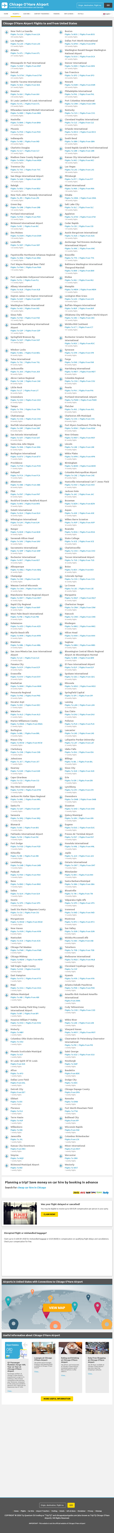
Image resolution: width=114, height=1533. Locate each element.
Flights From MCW (34, 743)
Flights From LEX (86, 299)
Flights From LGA (32, 34)
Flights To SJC (17, 658)
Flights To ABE (17, 485)
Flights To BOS (71, 34)
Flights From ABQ (33, 570)
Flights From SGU (87, 1055)
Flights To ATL (17, 53)
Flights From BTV (33, 457)
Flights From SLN (32, 894)
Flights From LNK (87, 447)
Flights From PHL (87, 94)
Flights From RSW (87, 428)
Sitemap (98, 1511)
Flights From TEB (87, 950)
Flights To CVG (71, 113)
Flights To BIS (16, 828)
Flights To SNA (17, 447)
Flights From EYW (33, 790)
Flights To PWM (71, 400)
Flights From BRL (32, 733)
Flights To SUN (71, 931)
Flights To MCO (71, 132)
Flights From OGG (33, 988)
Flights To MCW (17, 743)
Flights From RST (32, 560)
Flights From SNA (33, 447)
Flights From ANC (87, 248)
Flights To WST (71, 1168)
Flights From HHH (87, 636)
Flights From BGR (32, 532)
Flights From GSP (32, 331)
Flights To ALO (17, 714)
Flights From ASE (87, 513)
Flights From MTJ (87, 922)
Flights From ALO (32, 714)
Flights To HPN (71, 457)
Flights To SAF (17, 809)
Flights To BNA (17, 123)
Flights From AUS (87, 236)
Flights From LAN (87, 705)
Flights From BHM (88, 466)
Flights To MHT (17, 598)
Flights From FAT (86, 837)
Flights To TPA (17, 409)
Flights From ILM (32, 522)
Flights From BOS (87, 34)
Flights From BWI (87, 271)
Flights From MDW (35, 960)
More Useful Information (57, 1399)
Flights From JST (32, 762)
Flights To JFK (17, 198)
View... (9, 1391)
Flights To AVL (71, 409)
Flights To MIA (71, 188)
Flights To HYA (71, 978)
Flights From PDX (33, 217)
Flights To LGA (17, 34)
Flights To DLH (17, 513)
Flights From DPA (72, 1092)
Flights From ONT (87, 865)
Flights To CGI (17, 780)
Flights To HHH (71, 636)
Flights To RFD (17, 504)
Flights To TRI (71, 894)
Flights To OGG (17, 988)
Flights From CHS (87, 419)
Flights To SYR (71, 353)
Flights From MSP (33, 66)
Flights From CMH (88, 104)
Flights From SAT (32, 438)
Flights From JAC (86, 494)
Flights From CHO (87, 551)
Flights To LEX (71, 299)
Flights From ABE (32, 485)
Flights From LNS (86, 733)
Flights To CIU (16, 912)
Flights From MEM (88, 289)
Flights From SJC (32, 658)
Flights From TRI (86, 894)
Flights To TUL (17, 362)
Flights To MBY (17, 1032)
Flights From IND (32, 141)
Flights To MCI (71, 160)
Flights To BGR (17, 532)
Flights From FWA (33, 267)
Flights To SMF (17, 551)
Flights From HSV (87, 485)
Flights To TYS (71, 258)
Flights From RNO (33, 884)
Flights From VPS (32, 903)
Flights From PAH (33, 875)
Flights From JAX (32, 372)
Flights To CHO (71, 551)
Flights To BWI (71, 271)
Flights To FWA (17, 267)
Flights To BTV (17, 457)
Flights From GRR (87, 151)
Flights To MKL (17, 799)
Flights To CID (71, 226)
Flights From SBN (87, 141)
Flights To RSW (71, 428)
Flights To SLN (17, 894)
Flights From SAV (32, 541)
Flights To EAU (71, 714)
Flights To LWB (17, 865)
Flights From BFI (32, 1013)
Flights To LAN (71, 705)
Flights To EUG (71, 828)
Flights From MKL (33, 799)
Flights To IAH (17, 94)
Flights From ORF (32, 428)
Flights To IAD (17, 308)
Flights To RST (17, 560)
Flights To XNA (17, 258)
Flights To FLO (17, 1111)
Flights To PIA (71, 390)
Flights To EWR (71, 85)
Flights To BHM (71, 466)
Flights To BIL (70, 762)
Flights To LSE (71, 589)
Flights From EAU (87, 714)
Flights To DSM (17, 236)
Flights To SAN (17, 179)
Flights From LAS (86, 170)
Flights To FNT (17, 494)
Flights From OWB (88, 799)
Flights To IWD (71, 912)
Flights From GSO (33, 400)
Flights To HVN (17, 931)
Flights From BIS (32, 828)
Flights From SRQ (32, 818)
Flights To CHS (71, 419)
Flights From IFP (72, 1120)
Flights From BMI (86, 658)
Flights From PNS (32, 696)
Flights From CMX (87, 617)
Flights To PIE (71, 1045)
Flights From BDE (72, 1073)
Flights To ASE (71, 513)
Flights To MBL (17, 645)
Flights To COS (71, 579)
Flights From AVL (87, 409)
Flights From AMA (72, 1001)
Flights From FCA (32, 475)
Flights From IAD (32, 308)
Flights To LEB (71, 1023)
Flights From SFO (87, 75)
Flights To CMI (17, 579)
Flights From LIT (32, 390)
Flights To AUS (71, 236)
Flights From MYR (33, 636)
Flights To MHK (17, 686)
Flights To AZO (17, 626)
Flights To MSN (17, 160)
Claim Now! (49, 1214)
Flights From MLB (87, 960)
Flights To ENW (71, 1102)
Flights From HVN (33, 931)
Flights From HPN (87, 457)
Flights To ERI (70, 780)
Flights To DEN (71, 66)
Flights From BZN (87, 504)
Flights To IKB (16, 1130)
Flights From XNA (33, 258)
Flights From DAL (18, 1083)
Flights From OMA (88, 198)
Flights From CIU (32, 912)
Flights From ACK (33, 941)
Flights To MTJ (71, 922)
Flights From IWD (87, 912)
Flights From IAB (86, 941)
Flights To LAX (17, 44)
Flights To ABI (17, 997)
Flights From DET (18, 1092)
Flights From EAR (32, 771)
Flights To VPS (17, 903)
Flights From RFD (32, 504)
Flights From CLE (86, 123)
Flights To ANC (71, 248)
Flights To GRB (17, 207)
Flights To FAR (71, 362)
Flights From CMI (32, 579)
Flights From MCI (86, 160)
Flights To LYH (71, 790)
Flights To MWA (17, 724)
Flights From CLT (32, 151)
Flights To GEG (71, 677)
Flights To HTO (17, 978)
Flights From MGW (35, 922)
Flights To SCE (71, 541)
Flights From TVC (33, 170)
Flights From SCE (86, 541)
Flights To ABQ (17, 570)
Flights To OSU (17, 1042)
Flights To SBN (71, 141)
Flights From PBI (32, 617)
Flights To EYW (17, 790)
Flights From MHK (33, 686)
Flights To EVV (17, 677)
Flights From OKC (87, 318)
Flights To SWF (71, 1064)
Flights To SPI (71, 696)
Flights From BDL (32, 353)
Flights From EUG (87, 828)
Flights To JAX (17, 372)
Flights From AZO (33, 626)
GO (108, 5)
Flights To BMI (71, 658)
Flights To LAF (71, 743)
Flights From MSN (33, 160)
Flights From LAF (86, 743)
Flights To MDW (17, 960)
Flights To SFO (71, 75)
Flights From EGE (32, 969)
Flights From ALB (32, 289)
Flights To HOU (17, 1023)
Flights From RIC (32, 226)
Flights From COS (87, 579)
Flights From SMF (33, 551)
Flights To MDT (71, 372)
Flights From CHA (33, 419)
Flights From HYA (87, 978)
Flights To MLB (71, 960)
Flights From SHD (87, 809)
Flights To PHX (17, 132)
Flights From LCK (72, 1139)
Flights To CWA (17, 589)
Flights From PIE (86, 1045)
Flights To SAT (17, 438)
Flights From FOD (33, 846)
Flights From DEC (32, 705)
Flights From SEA (32, 85)
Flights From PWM (89, 400)
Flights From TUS (87, 560)
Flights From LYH (86, 790)
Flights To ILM (17, 522)
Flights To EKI (16, 1102)
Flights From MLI (86, 280)
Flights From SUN (87, 931)
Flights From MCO (88, 132)
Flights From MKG (87, 626)
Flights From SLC (86, 207)
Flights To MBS (71, 645)
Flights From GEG (87, 677)
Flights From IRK (32, 856)
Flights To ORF (17, 428)
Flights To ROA (71, 532)
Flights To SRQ (17, 818)
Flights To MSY (71, 438)
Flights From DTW (34, 75)
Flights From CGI (32, 780)
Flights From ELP (86, 667)
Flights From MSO (88, 686)
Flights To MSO (71, 686)
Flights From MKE (33, 113)
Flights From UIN (86, 818)
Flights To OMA (71, 198)
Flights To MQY (17, 1158)
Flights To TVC (17, 170)
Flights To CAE (71, 475)
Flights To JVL (17, 1139)
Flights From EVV (33, 677)
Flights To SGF (17, 340)
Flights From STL (32, 104)
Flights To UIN (71, 818)
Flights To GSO (17, 400)
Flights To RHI (71, 875)
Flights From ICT (86, 327)
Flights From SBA (87, 884)
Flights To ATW (71, 217)
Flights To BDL (17, 353)
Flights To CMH (71, 104)
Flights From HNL (87, 846)
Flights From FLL (32, 280)
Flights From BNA (33, 123)
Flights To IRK (16, 856)
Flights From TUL (32, 362)
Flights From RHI (86, 875)
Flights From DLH (32, 513)
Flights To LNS (71, 733)
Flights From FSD (32, 318)
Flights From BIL (86, 762)
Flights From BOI (86, 570)
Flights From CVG (87, 113)
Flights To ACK (17, 941)
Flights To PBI (16, 617)
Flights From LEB (86, 1023)
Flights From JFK (32, 198)
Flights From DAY (32, 299)
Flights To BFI (16, 1013)
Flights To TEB (71, 950)
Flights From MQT (88, 598)
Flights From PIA (86, 390)
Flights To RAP (17, 607)
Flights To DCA (71, 56)
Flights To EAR (17, 771)
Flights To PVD (17, 466)
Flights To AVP (71, 522)
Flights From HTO (33, 978)
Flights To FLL (16, 280)
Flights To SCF (17, 1055)
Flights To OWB (71, 799)
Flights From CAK (33, 381)
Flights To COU (71, 381)
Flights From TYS (86, 258)
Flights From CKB (32, 752)
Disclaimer (82, 1511)
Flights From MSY (87, 438)
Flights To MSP (17, 66)
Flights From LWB (33, 865)
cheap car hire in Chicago (31, 1187)
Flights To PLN (71, 724)
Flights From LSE (86, 589)
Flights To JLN (71, 856)
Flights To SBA (71, 884)
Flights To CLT (17, 151)
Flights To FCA (17, 475)
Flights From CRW (87, 607)
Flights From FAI (32, 837)
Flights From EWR (87, 85)
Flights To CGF (71, 969)
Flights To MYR (17, 636)
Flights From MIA (87, 188)
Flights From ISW (72, 1130)
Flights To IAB (71, 941)
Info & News (68, 14)
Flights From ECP (32, 667)
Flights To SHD (71, 809)
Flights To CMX (71, 617)
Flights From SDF (32, 245)
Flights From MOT (72, 1149)
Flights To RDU (17, 188)
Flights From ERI (86, 780)
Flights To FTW (71, 1111)
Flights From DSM (33, 236)
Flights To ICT (71, 327)
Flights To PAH (17, 875)
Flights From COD (87, 1010)
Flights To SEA (17, 85)
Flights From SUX (87, 771)
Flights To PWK (17, 950)
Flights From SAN (33, 179)
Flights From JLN (86, 856)
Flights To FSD (17, 318)
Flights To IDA (71, 752)
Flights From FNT (32, 494)
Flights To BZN (71, 504)
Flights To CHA (17, 419)
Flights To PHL (71, 94)
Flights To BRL (17, 733)
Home (6, 14)
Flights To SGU (71, 1055)
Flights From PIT (86, 179)
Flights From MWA (35, 724)
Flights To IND (17, 141)
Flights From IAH (32, 94)
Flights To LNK (71, 447)
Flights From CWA (34, 589)
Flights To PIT (71, 179)
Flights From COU (87, 381)
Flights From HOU (33, 1023)
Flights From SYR (86, 353)
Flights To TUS (71, 560)
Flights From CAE (87, 475)
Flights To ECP (17, 667)
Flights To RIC (16, 226)
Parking (57, 14)
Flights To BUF (71, 308)
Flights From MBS (87, 645)
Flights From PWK (33, 950)
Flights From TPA (32, 409)
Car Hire (26, 14)
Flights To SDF (17, 245)
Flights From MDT (88, 372)
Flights (16, 14)
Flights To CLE (71, 123)
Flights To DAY (17, 299)
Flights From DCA (87, 56)
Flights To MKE (17, 113)
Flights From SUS (18, 1064)
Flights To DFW (71, 44)
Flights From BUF (86, 308)
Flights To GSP (17, 331)
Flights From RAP (32, 607)
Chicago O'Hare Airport (29, 5)
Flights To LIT (16, 390)
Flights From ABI (32, 997)
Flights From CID (86, 226)
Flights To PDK (71, 988)
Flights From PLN (87, 724)
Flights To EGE (17, 969)
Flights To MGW (17, 922)
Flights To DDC (71, 1083)
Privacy (90, 1511)
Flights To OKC (71, 318)
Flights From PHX (33, 132)
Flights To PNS (17, 696)
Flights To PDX (17, 217)
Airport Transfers (41, 14)
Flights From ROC (87, 343)
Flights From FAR (86, 362)
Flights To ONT (71, 865)
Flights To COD (71, 1010)
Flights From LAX (32, 44)
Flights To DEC (17, 705)
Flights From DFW (87, 44)
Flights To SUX (71, 771)
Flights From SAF (32, 809)
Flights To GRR (71, 151)
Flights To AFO (17, 1073)
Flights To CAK (17, 381)
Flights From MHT (33, 598)
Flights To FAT (71, 837)
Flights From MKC (18, 1149)
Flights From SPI (86, 696)
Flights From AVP (87, 522)
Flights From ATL (32, 53)
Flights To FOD (17, 846)
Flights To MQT (71, 598)
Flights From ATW (88, 217)
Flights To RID (16, 1168)
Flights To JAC (71, 494)
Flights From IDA (86, 752)
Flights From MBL (33, 645)
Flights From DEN (87, 66)
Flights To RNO (17, 884)
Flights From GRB (32, 207)
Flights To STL (17, 104)
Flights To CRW (71, 607)
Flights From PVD (33, 466)
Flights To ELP (71, 667)
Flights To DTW (17, 75)
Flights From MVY (87, 1032)
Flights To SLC (71, 207)
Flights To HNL (71, 846)
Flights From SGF (32, 340)
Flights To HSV (71, 485)
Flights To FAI (16, 837)
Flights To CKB (17, 752)
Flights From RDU (32, 188)
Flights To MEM (71, 289)
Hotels (80, 14)
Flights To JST (17, 762)
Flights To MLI (71, 280)
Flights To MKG (71, 626)
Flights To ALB (17, 289)
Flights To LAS (71, 170)
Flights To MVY (71, 1032)
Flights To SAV (17, 541)
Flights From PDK (87, 988)
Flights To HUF (17, 1120)
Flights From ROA (87, 532)
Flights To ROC (71, 343)
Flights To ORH (71, 1158)
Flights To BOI (71, 570)
